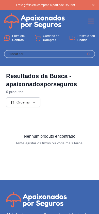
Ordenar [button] (23, 102)
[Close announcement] (93, 5)
